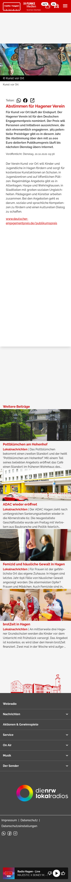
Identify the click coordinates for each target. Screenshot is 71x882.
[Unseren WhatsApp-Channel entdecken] (3, 833)
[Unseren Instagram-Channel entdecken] (15, 833)
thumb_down (50, 873)
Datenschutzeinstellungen (19, 826)
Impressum (9, 820)
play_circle (56, 873)
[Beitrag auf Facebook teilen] (25, 100)
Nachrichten (11, 714)
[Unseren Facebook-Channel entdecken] (9, 833)
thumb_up (63, 873)
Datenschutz (29, 820)
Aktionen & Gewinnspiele (20, 724)
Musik (7, 755)
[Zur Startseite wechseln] (11, 6)
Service (8, 735)
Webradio (10, 704)
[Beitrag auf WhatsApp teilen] (19, 100)
